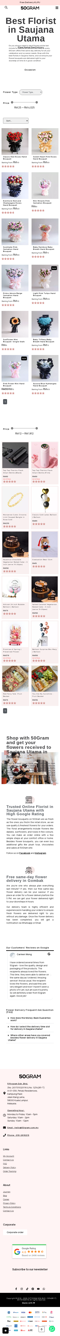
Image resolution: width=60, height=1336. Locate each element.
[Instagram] (21, 1288)
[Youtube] (38, 1288)
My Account (8, 1156)
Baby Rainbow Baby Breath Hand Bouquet (43, 248)
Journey (6, 1191)
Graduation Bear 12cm (42, 560)
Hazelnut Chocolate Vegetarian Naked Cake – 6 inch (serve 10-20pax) (15, 562)
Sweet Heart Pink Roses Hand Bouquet (45, 158)
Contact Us (8, 1159)
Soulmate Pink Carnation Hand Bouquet (10, 249)
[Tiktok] (27, 1288)
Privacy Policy (9, 1203)
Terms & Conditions (12, 1207)
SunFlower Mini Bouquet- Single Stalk (14, 341)
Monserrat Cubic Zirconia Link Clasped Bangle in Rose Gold (14, 517)
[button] (9, 975)
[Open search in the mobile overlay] (6, 7)
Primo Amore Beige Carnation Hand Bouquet (12, 295)
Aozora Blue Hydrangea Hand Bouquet (44, 385)
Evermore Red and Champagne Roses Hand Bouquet (12, 203)
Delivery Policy (9, 1167)
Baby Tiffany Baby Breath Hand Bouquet (43, 341)
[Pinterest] (32, 1288)
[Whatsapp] (43, 1288)
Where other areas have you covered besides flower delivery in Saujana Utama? (29, 1037)
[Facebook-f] (16, 1288)
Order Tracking (9, 1171)
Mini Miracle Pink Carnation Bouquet (42, 202)
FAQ (5, 1163)
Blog (5, 1195)
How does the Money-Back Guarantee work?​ (30, 1019)
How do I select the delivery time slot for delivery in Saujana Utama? (30, 1027)
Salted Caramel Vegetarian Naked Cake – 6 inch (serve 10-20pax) (44, 606)
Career (6, 1199)
